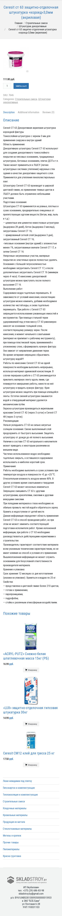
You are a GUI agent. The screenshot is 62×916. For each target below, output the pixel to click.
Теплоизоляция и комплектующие (20, 794)
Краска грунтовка (12, 856)
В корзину (32, 670)
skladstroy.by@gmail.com (31, 893)
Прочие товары (11, 842)
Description (9, 112)
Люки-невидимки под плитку (17, 781)
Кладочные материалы (14, 808)
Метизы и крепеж (12, 835)
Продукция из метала (14, 821)
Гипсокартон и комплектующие (19, 787)
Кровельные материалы (15, 815)
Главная (18, 23)
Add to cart (21, 86)
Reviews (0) (48, 112)
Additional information (28, 112)
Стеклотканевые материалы (17, 828)
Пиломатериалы (11, 849)
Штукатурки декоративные (33, 26)
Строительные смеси (37, 23)
